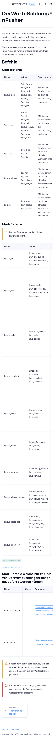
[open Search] (40, 4)
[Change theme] (45, 4)
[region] (27, 146)
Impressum (14, 729)
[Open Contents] (50, 12)
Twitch (5, 729)
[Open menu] (4, 4)
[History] (50, 4)
